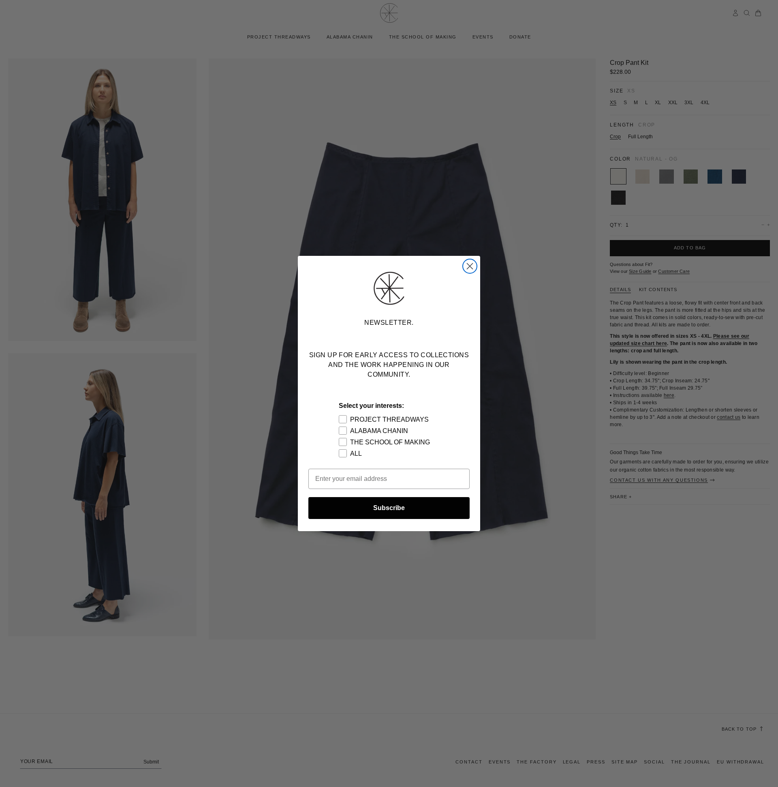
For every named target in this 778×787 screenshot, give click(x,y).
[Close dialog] (470, 266)
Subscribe (389, 507)
